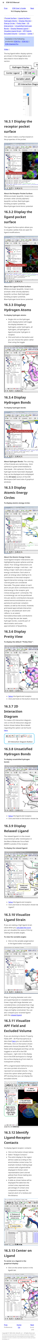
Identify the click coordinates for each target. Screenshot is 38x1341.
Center (30, 33)
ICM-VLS (25, 41)
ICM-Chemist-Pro (11, 44)
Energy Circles (9, 23)
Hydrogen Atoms (10, 21)
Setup (10, 696)
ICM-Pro (17, 41)
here (6, 730)
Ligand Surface (24, 18)
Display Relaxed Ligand (19, 28)
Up (19, 1327)
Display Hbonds (25, 21)
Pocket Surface (11, 18)
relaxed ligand (16, 1015)
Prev (5, 8)
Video (6, 49)
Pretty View (21, 23)
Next (32, 8)
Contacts (22, 33)
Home (19, 1325)
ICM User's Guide (19, 8)
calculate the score (23, 928)
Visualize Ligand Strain (12, 31)
